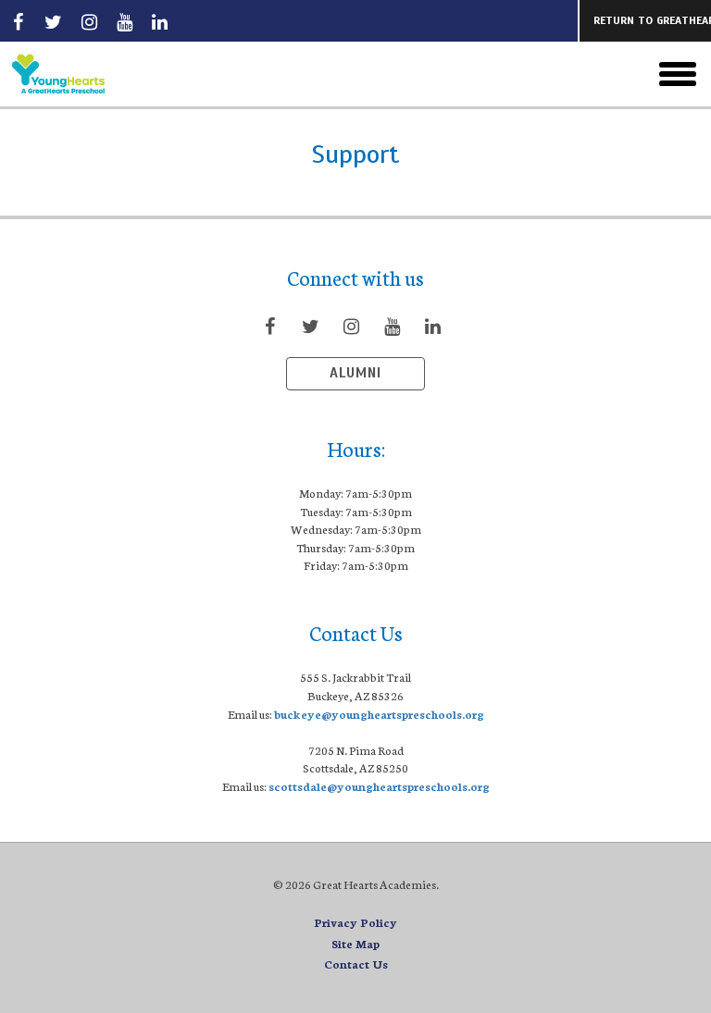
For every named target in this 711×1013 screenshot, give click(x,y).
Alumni (355, 372)
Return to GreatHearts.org (652, 20)
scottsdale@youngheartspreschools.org (379, 786)
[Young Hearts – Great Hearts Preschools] (113, 74)
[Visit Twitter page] (54, 21)
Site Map (355, 943)
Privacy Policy (355, 922)
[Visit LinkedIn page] (160, 21)
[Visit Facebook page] (17, 21)
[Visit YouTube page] (124, 21)
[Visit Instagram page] (89, 21)
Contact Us (356, 963)
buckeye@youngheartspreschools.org (379, 714)
